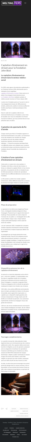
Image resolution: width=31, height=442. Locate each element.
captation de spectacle (14, 411)
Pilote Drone (15, 432)
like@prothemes (15, 424)
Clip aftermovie (6, 430)
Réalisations (12, 434)
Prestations (12, 427)
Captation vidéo (25, 411)
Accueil (6, 427)
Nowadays (5, 422)
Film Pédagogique (7, 432)
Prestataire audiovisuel (24, 413)
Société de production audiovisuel (22, 415)
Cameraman (14, 408)
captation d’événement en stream (10, 93)
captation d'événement (24, 408)
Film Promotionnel (22, 430)
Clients (18, 434)
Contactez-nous (15, 436)
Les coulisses (24, 434)
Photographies (23, 432)
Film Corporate (14, 430)
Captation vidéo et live (20, 427)
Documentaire (5, 434)
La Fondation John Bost (7, 97)
